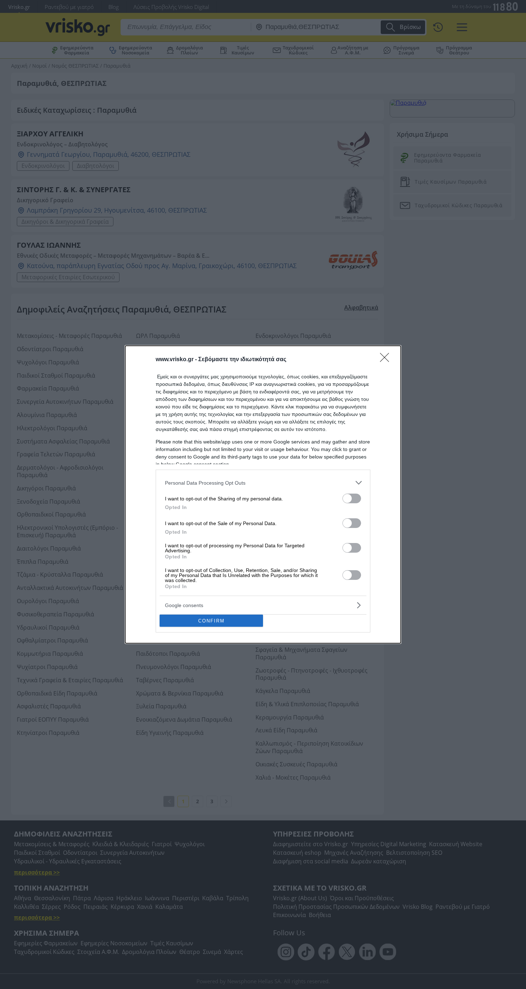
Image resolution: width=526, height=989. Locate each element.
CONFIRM (211, 621)
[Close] (387, 360)
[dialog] (263, 494)
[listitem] (263, 482)
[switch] (351, 498)
